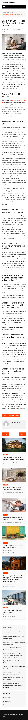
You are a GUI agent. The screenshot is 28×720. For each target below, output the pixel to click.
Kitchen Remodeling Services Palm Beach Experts (13, 678)
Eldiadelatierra (8, 2)
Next (21, 434)
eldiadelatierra (6, 29)
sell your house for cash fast (11, 415)
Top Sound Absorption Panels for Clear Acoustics (12, 648)
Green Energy (7, 701)
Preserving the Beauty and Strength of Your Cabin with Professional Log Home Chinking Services (13, 655)
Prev (6, 434)
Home (4, 31)
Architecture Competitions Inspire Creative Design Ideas (12, 632)
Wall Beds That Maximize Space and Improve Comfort (13, 637)
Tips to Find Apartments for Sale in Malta (12, 662)
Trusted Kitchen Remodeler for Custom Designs (14, 667)
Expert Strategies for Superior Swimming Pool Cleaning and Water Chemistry (13, 685)
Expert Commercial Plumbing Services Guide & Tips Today (14, 643)
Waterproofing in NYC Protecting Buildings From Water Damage (12, 673)
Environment (6, 697)
